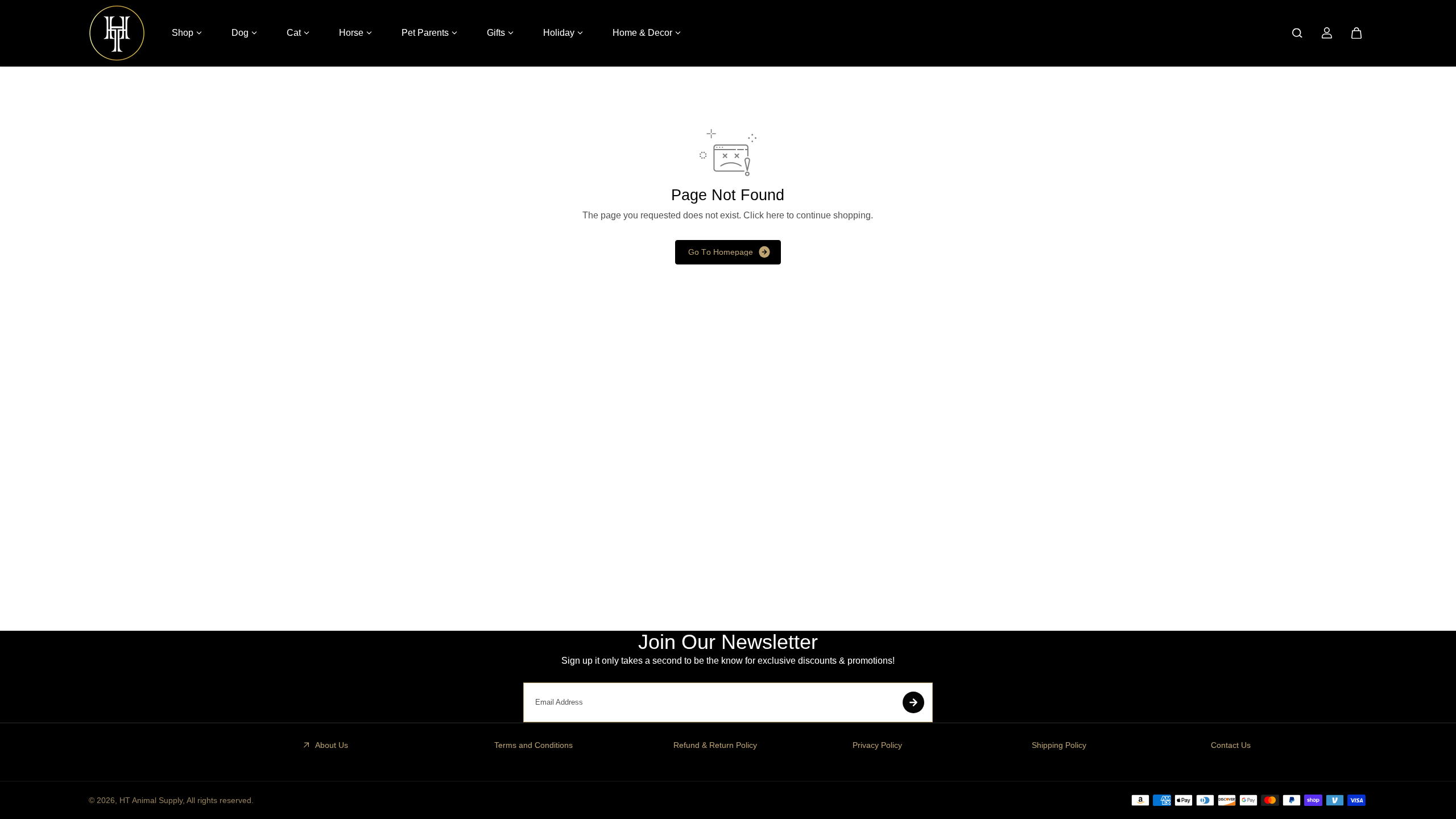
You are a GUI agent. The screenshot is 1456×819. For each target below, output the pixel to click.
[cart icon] (1356, 33)
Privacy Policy (877, 745)
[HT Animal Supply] (117, 33)
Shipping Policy (1059, 745)
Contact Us (1231, 745)
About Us (331, 745)
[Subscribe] (913, 702)
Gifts (496, 33)
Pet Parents (425, 33)
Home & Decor (642, 33)
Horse (351, 33)
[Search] (1297, 33)
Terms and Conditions (533, 745)
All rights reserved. (220, 800)
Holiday (558, 33)
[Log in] (1327, 33)
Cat (294, 33)
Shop (182, 33)
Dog (240, 33)
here (775, 215)
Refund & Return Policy (715, 745)
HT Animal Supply (151, 800)
